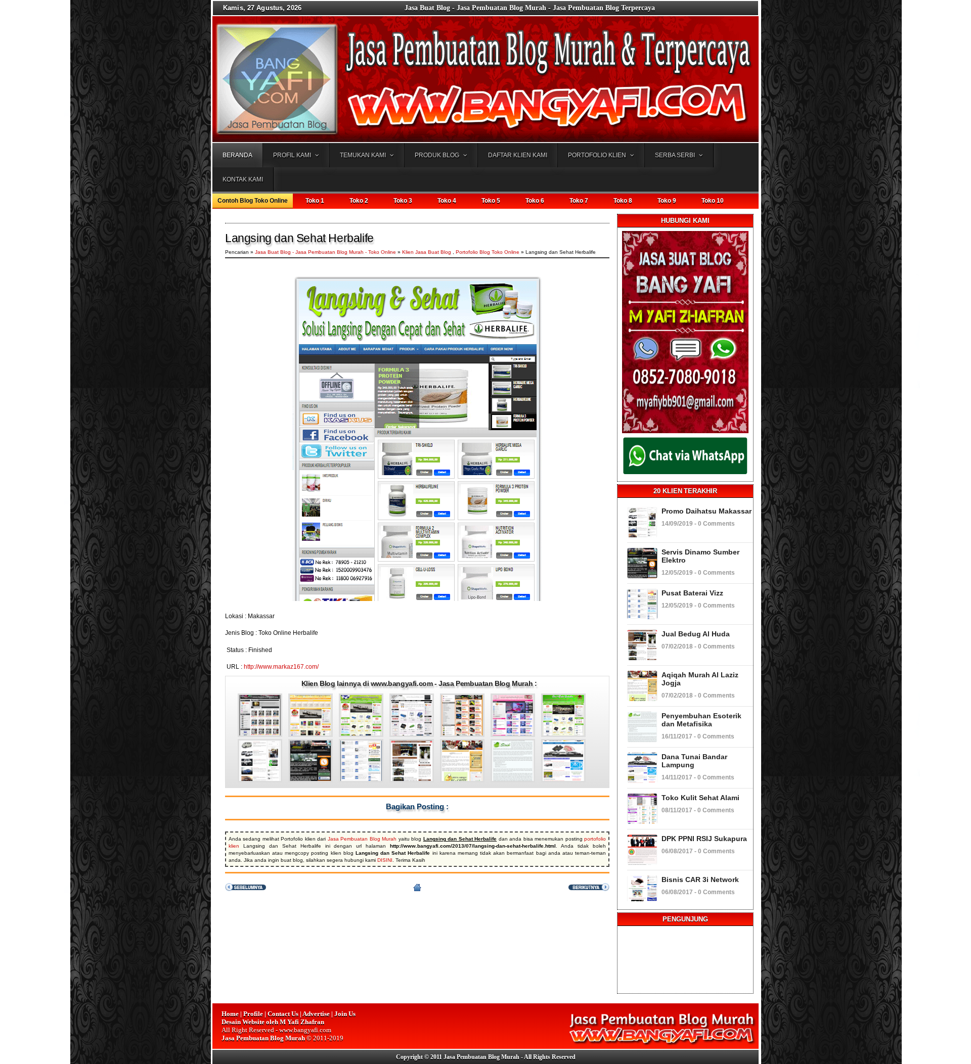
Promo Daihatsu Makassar (706, 511)
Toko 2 (358, 200)
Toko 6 (534, 200)
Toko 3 (402, 200)
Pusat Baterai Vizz (692, 593)
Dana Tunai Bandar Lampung (694, 761)
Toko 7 (578, 200)
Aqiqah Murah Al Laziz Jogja (699, 679)
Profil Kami (292, 155)
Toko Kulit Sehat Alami (700, 798)
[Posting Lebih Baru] (245, 889)
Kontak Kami (243, 179)
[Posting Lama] (588, 889)
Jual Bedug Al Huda (695, 634)
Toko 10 (712, 200)
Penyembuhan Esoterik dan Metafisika (701, 720)
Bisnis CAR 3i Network (700, 879)
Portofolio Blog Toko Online (487, 252)
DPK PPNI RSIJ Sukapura (704, 839)
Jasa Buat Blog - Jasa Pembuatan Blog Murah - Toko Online (326, 252)
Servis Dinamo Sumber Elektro (700, 556)
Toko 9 (666, 200)
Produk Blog (437, 155)
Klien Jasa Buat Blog (426, 252)
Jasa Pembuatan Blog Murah (362, 839)
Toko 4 (446, 200)
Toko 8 (622, 200)
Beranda (237, 155)
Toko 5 (490, 200)
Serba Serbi (675, 155)
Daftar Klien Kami (517, 155)
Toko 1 (314, 200)
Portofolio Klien (597, 155)
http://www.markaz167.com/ (281, 666)
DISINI (384, 860)
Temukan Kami (363, 155)
